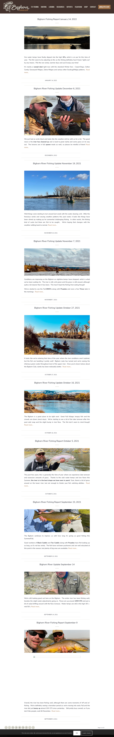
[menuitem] (35, 6)
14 (16, 727)
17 (26, 727)
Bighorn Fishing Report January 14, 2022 (57, 19)
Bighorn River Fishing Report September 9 (57, 622)
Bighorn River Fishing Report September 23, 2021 (57, 502)
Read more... (52, 225)
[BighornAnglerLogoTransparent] (16, 6)
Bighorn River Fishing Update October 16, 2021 (57, 382)
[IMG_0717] (57, 335)
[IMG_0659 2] (57, 401)
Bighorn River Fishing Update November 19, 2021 (57, 163)
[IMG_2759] (57, 115)
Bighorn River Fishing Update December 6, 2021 (57, 88)
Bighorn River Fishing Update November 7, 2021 (57, 241)
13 (13, 727)
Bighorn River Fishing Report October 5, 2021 (57, 441)
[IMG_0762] (57, 262)
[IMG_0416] (57, 583)
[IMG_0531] (57, 520)
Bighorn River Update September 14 (57, 564)
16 (23, 727)
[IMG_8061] (57, 459)
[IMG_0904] (57, 190)
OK (77, 733)
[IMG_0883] (57, 37)
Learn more (87, 733)
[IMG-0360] (57, 641)
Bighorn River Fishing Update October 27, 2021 (57, 307)
